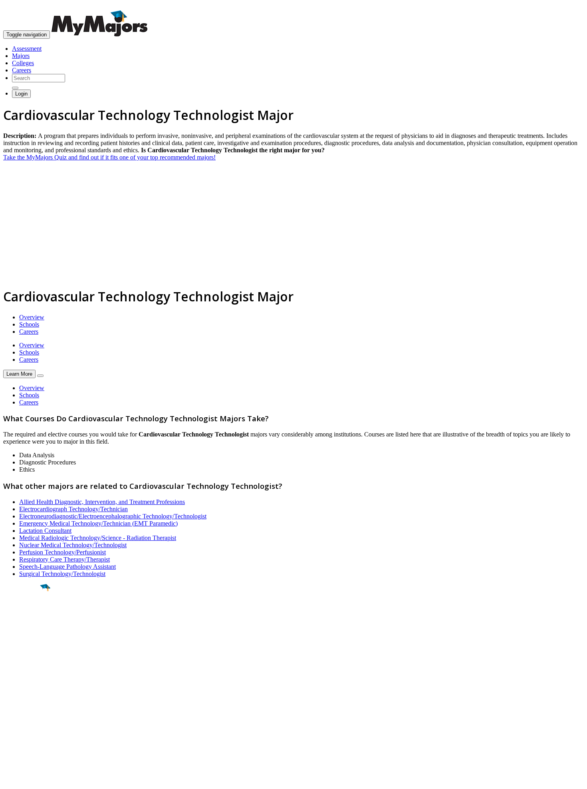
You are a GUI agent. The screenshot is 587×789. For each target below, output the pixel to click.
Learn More (19, 374)
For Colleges (19, 709)
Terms (11, 778)
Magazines (16, 716)
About (13, 679)
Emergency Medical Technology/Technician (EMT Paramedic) (98, 523)
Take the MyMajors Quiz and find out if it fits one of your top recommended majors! (109, 157)
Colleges (23, 63)
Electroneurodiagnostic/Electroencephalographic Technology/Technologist (112, 516)
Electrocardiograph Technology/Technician (73, 509)
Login (21, 94)
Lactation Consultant (45, 530)
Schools (29, 324)
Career (23, 649)
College (24, 632)
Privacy (32, 778)
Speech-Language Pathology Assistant (67, 566)
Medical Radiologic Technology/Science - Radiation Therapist (97, 537)
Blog (9, 731)
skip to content (567, 6)
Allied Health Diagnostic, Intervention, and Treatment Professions (102, 501)
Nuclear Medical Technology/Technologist (73, 545)
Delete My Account (28, 724)
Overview (31, 317)
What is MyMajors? (28, 695)
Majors (21, 55)
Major (22, 614)
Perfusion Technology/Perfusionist (62, 552)
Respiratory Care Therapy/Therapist (64, 559)
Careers (21, 70)
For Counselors (22, 702)
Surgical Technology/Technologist (62, 573)
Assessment (27, 48)
